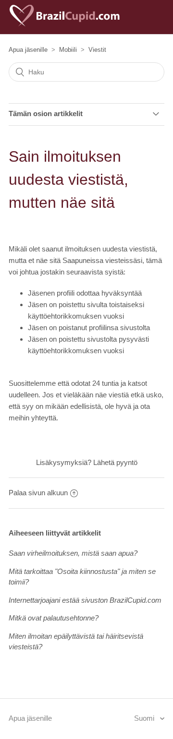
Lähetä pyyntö (115, 462)
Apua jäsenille (28, 49)
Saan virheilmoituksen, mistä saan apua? (73, 553)
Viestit (97, 49)
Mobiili (68, 49)
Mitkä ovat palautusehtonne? (54, 618)
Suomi (145, 718)
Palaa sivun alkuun (38, 493)
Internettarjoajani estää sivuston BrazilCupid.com (85, 600)
